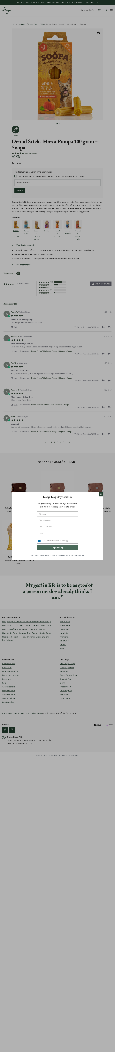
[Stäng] (101, 494)
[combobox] (41, 540)
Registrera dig (57, 548)
